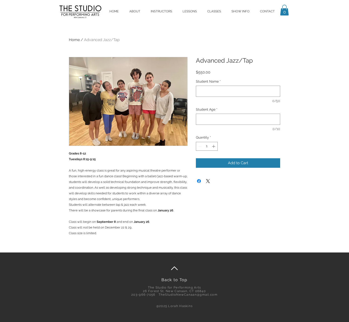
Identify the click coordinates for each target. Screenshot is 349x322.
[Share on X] (208, 181)
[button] (284, 10)
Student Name (208, 81)
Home (74, 39)
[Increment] (214, 146)
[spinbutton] (207, 146)
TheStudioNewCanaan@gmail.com (188, 294)
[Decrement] (200, 146)
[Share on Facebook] (199, 181)
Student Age (206, 109)
